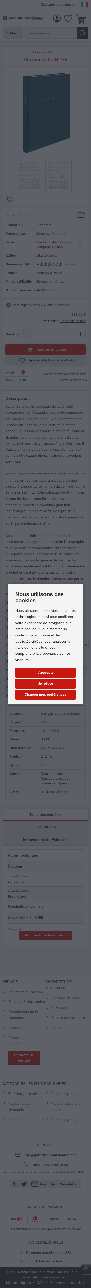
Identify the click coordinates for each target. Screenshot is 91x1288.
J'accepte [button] (46, 672)
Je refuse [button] (45, 683)
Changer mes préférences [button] (45, 694)
